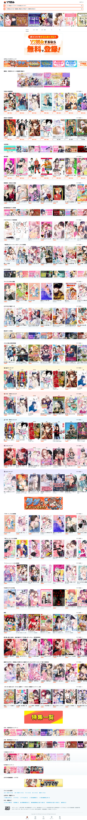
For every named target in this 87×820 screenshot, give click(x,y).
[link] (22, 63)
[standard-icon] (81, 5)
